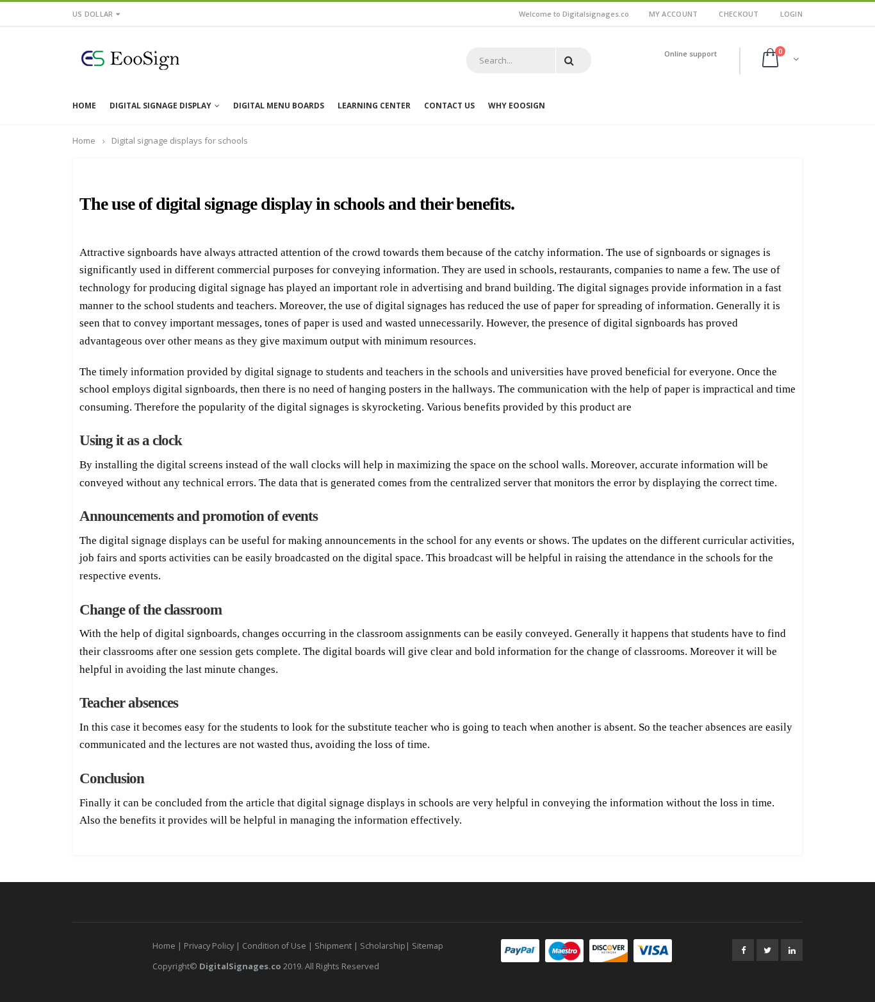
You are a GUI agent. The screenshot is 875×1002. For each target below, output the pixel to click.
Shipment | (337, 945)
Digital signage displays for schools (179, 140)
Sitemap (427, 945)
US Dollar (92, 14)
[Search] (571, 60)
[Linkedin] (792, 950)
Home (83, 140)
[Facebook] (743, 950)
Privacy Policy (209, 945)
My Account (673, 14)
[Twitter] (767, 950)
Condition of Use (274, 945)
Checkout (738, 14)
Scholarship (382, 945)
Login (791, 14)
